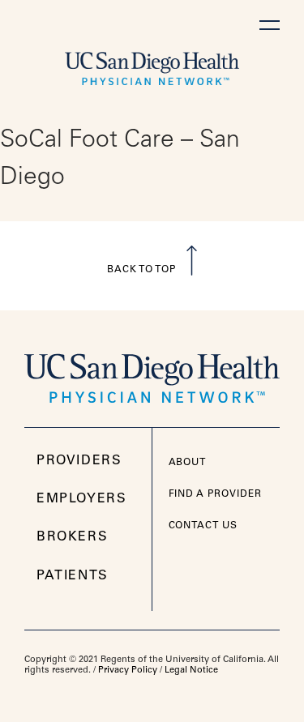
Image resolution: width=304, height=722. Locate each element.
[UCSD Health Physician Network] (152, 65)
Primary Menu (269, 25)
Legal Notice (191, 670)
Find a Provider (215, 494)
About (188, 463)
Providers (79, 461)
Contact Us (203, 526)
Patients (72, 576)
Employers (81, 499)
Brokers (72, 537)
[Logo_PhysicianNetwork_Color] (152, 373)
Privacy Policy (127, 670)
